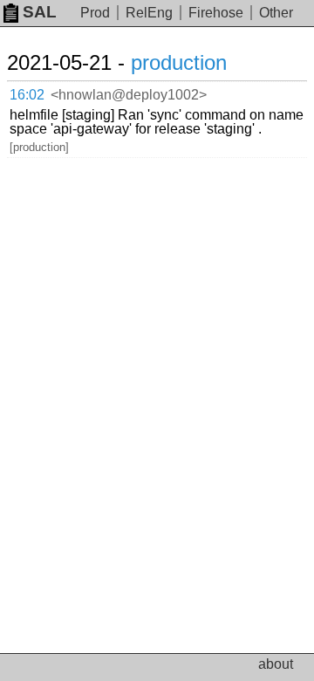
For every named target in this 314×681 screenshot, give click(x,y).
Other (276, 12)
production (179, 62)
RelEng (149, 12)
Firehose (215, 12)
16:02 (27, 94)
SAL (40, 12)
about (275, 664)
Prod (95, 12)
